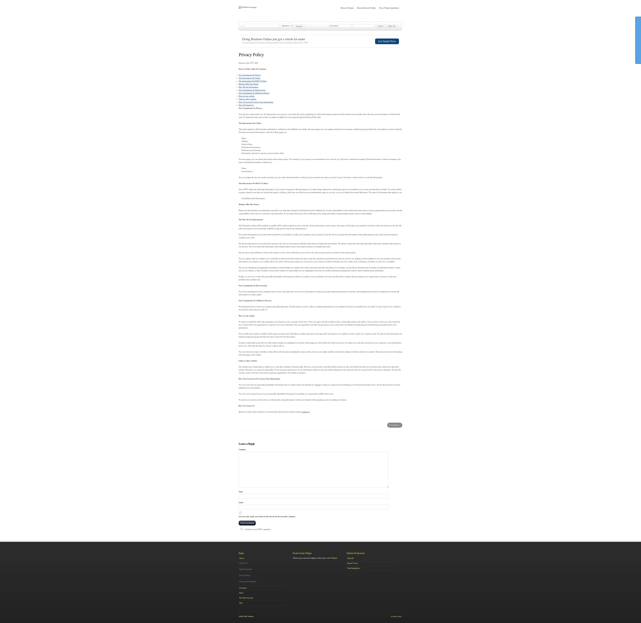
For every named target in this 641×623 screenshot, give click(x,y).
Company (243, 588)
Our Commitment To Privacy (250, 75)
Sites (241, 603)
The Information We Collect (249, 78)
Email (241, 502)
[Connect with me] (638, 47)
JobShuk (251, 616)
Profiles (271, 16)
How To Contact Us (246, 105)
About (306, 16)
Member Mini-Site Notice (248, 84)
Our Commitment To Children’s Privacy (254, 93)
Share (241, 593)
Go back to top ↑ (396, 616)
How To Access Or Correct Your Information (256, 102)
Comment (242, 449)
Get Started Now (387, 41)
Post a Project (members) (389, 8)
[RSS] (638, 53)
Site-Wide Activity (246, 598)
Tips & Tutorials (245, 569)
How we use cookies (246, 96)
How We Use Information (248, 87)
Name (241, 492)
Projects (258, 16)
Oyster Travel (352, 563)
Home (245, 16)
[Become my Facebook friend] (638, 36)
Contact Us (243, 563)
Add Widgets (332, 558)
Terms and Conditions (247, 581)
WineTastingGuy (353, 568)
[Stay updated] (638, 41)
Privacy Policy (244, 575)
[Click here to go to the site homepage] (248, 7)
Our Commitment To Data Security (252, 90)
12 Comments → (394, 425)
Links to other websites (247, 99)
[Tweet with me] (638, 58)
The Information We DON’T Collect (253, 81)
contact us (305, 412)
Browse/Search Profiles (366, 8)
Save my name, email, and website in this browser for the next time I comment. (267, 516)
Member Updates (289, 16)
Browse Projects (347, 8)
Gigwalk (350, 558)
